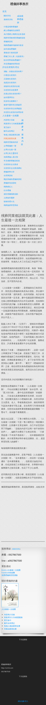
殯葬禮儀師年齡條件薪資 (13, 45)
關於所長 (7, 15)
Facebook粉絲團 (8, 572)
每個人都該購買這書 (12, 134)
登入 (26, 701)
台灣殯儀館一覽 (10, 146)
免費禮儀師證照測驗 (10, 575)
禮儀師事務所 (19, 4)
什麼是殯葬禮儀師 (11, 26)
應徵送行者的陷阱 (11, 52)
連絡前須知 (8, 19)
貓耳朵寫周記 (9, 131)
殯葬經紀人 (8, 186)
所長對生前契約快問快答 (13, 112)
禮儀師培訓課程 (10, 183)
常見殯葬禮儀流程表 (12, 160)
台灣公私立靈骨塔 (11, 153)
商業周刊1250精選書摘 (13, 123)
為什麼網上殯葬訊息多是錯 (14, 34)
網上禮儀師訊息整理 (12, 30)
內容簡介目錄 (9, 120)
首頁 (4, 11)
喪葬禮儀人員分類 (11, 157)
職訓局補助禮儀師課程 (13, 179)
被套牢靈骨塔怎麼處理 (13, 105)
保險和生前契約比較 (12, 86)
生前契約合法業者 (11, 164)
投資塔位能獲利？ (11, 101)
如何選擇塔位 (9, 97)
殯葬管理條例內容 (11, 142)
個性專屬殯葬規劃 (11, 194)
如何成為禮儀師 (10, 49)
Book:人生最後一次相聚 (11, 570)
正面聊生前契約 (10, 79)
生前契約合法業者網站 (13, 168)
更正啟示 (7, 127)
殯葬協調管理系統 (11, 205)
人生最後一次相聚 (9, 609)
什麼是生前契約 (10, 75)
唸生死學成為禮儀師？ (13, 60)
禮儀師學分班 (9, 172)
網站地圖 (21, 701)
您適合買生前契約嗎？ (13, 93)
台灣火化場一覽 (10, 149)
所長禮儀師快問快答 (12, 64)
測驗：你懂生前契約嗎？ (13, 71)
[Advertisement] (23, 515)
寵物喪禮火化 (9, 201)
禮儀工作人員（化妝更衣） (14, 56)
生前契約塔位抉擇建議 (13, 108)
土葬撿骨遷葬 (9, 198)
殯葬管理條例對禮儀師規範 (14, 38)
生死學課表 (8, 175)
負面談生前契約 (10, 82)
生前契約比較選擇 (11, 90)
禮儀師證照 (8, 41)
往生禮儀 (7, 190)
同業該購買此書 (10, 138)
